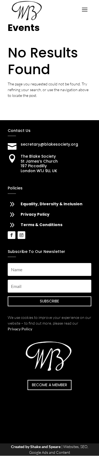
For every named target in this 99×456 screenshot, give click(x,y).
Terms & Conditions (41, 224)
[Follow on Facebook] (11, 235)
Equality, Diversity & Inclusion (51, 204)
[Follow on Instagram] (21, 235)
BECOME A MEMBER (49, 385)
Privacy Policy (35, 214)
